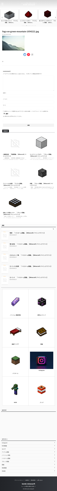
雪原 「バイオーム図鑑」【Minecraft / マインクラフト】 (27, 233)
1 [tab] (22, 25)
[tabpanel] (9, 17)
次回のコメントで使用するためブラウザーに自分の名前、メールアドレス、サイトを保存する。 (26, 111)
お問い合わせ (40, 480)
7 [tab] (31, 25)
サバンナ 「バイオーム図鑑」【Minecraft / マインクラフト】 (29, 277)
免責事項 (27, 480)
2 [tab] (23, 25)
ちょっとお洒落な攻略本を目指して (28, 486)
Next (55, 17)
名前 (4, 93)
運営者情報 (33, 480)
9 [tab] (34, 25)
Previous (2, 17)
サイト (4, 105)
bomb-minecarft (29, 5)
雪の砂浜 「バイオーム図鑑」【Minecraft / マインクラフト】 (29, 244)
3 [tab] (25, 25)
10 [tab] (35, 25)
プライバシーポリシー (18, 480)
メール (5, 99)
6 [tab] (29, 25)
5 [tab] (28, 25)
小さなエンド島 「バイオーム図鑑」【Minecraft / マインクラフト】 (31, 255)
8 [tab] (32, 25)
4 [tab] (26, 25)
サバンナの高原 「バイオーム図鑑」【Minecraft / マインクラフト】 (31, 266)
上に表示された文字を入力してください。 (13, 116)
